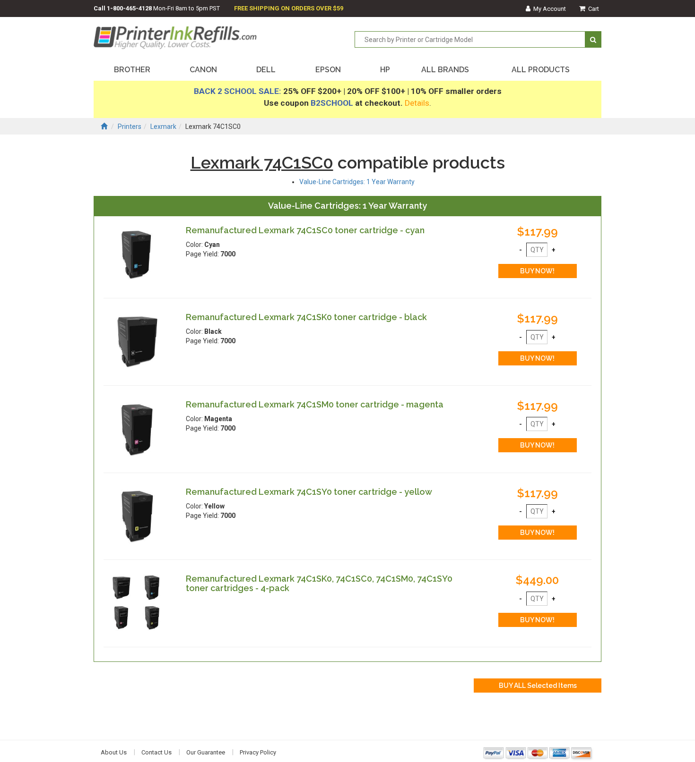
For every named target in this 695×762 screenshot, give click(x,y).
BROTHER (132, 69)
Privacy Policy (258, 752)
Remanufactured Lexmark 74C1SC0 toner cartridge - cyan (305, 230)
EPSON (328, 69)
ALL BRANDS (445, 69)
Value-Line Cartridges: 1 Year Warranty (357, 182)
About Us (114, 752)
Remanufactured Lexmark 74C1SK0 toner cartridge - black (306, 317)
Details (417, 103)
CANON (203, 69)
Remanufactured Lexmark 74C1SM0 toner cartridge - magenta (314, 404)
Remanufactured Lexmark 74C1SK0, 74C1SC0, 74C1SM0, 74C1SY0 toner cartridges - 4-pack (319, 583)
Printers (129, 126)
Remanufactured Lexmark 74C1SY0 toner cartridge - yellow (309, 492)
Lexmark (163, 126)
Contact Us (156, 752)
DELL (266, 69)
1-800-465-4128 (129, 8)
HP (385, 69)
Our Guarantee (205, 752)
